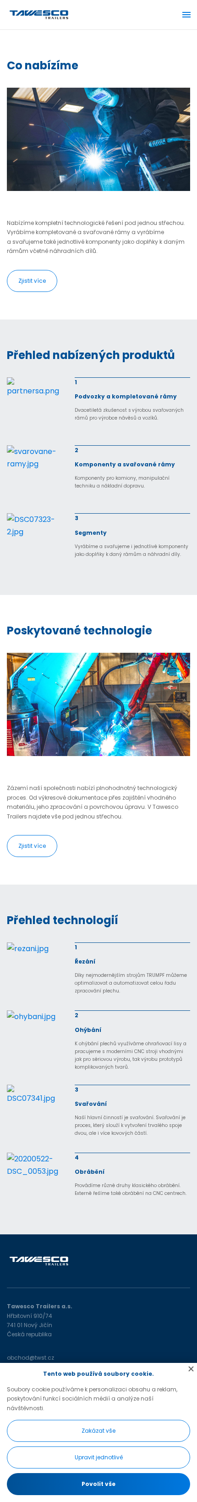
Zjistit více (32, 281)
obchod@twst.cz (30, 1358)
